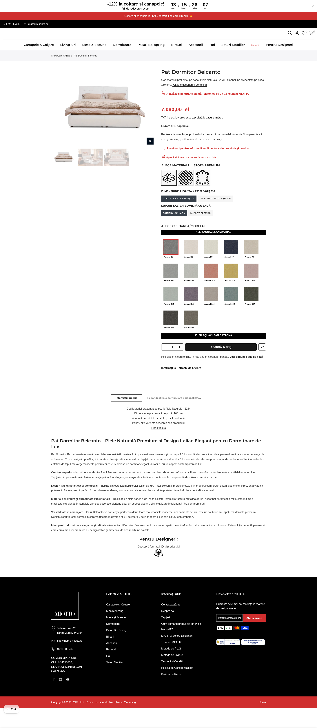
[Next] (149, 107)
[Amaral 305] (211, 270)
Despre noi (167, 610)
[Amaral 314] (231, 270)
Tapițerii (165, 617)
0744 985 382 (13, 24)
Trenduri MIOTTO (172, 642)
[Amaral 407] (251, 293)
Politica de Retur (171, 674)
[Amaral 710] (170, 317)
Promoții (111, 649)
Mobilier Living (114, 610)
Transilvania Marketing (122, 702)
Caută (262, 702)
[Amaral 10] (170, 246)
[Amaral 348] (191, 293)
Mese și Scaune (116, 617)
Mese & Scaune (94, 45)
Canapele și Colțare (118, 604)
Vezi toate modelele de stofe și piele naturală (158, 418)
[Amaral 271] (170, 270)
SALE (255, 45)
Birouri (176, 45)
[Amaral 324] (251, 270)
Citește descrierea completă (189, 84)
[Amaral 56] (211, 246)
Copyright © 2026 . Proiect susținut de (80, 702)
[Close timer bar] (313, 6)
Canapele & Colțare (39, 45)
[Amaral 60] (231, 246)
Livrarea (180, 117)
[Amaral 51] (191, 246)
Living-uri (68, 45)
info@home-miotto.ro (37, 24)
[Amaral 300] (191, 270)
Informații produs (126, 397)
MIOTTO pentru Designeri (176, 635)
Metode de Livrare (172, 654)
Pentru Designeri (279, 45)
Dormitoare (122, 45)
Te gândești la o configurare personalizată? (174, 397)
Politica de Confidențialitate (177, 667)
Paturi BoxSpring (116, 630)
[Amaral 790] (191, 317)
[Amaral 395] (231, 293)
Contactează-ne (170, 604)
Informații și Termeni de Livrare (181, 367)
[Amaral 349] (211, 293)
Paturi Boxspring (151, 45)
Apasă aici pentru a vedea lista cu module (191, 157)
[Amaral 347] (170, 293)
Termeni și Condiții (172, 661)
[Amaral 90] (251, 246)
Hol (212, 45)
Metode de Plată (171, 648)
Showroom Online (60, 55)
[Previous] (57, 107)
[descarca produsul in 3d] (158, 553)
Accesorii (196, 45)
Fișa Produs (158, 427)
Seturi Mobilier (233, 45)
